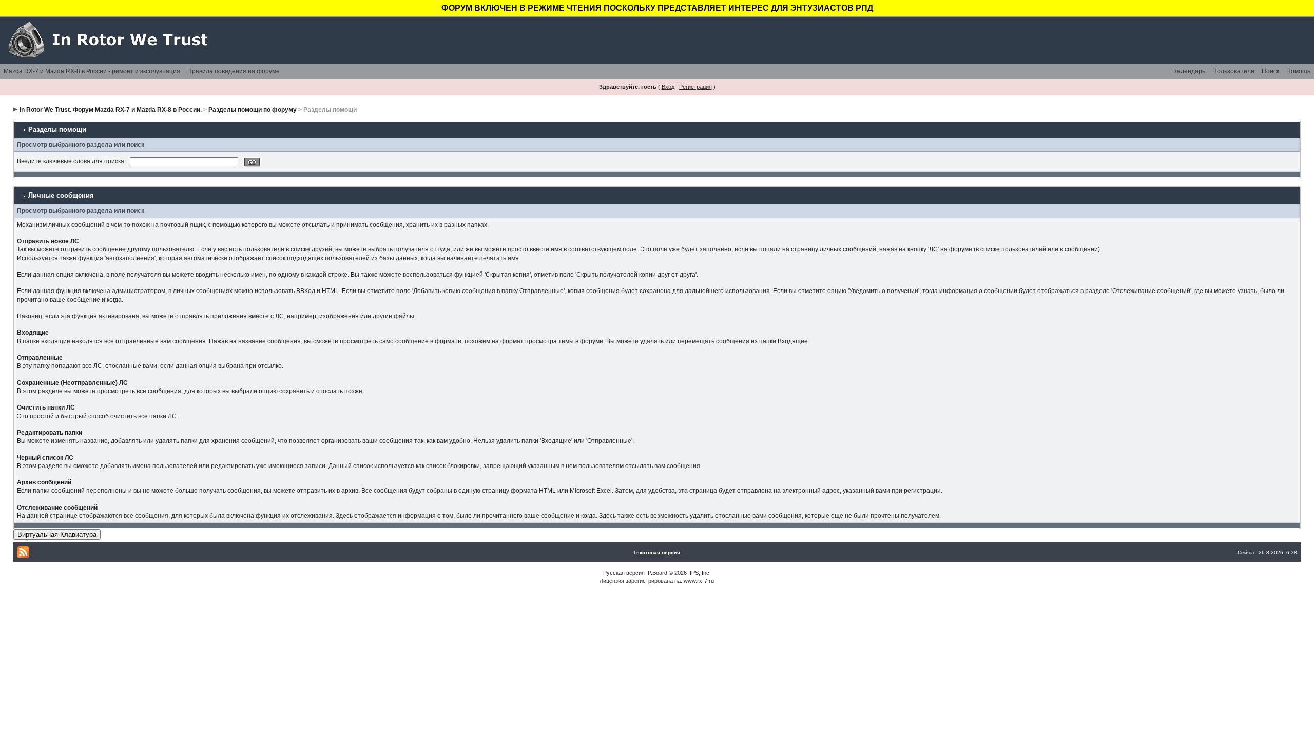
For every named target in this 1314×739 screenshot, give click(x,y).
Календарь (1189, 71)
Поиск (1270, 71)
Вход (668, 87)
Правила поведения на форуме (233, 71)
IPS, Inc (699, 573)
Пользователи (1233, 71)
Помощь (1298, 71)
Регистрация (695, 87)
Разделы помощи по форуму (252, 109)
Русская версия (624, 573)
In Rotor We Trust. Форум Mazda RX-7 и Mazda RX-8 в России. (111, 109)
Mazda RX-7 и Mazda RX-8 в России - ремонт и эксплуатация (92, 71)
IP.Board (656, 573)
